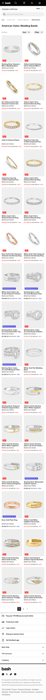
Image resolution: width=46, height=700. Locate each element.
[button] (24, 3)
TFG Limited (6, 689)
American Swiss (11, 19)
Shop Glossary (14, 692)
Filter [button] (37, 32)
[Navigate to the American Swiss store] (10, 9)
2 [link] (23, 609)
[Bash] (3, 19)
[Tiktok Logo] (11, 675)
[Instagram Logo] (3, 675)
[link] (27, 609)
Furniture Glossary (28, 692)
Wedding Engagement (23, 19)
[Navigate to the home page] (7, 3)
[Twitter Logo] (7, 675)
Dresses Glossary (24, 689)
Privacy (14, 689)
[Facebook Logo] (15, 675)
